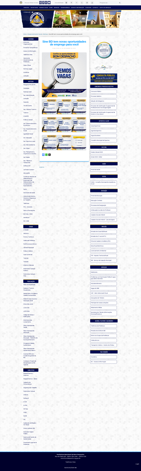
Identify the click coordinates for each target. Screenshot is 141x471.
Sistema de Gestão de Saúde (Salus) (29, 438)
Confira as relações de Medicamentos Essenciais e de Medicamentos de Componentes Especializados (29, 181)
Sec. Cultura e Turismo (29, 109)
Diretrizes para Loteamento (27, 321)
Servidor (56, 7)
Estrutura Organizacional (27, 43)
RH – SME (26, 221)
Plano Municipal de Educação (28, 331)
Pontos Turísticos (28, 237)
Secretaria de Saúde (29, 192)
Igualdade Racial (28, 134)
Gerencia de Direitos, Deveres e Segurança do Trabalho (29, 198)
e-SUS (25, 401)
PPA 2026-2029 (28, 304)
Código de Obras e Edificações (28, 315)
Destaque (26, 88)
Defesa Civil (26, 166)
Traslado (25, 261)
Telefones (26, 203)
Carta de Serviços (105, 7)
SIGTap (25, 409)
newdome (26, 217)
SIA (24, 419)
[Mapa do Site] (92, 3)
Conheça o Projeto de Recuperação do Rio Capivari (29, 362)
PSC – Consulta (27, 207)
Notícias (45, 34)
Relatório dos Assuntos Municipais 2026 (30, 299)
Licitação (26, 76)
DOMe (51, 7)
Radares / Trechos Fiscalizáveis (28, 289)
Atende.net (27, 12)
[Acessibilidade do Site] (66, 3)
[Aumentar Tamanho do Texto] (71, 3)
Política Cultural (27, 119)
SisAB (25, 416)
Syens (25, 189)
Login (137, 464)
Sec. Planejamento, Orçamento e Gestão (29, 152)
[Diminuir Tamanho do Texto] (77, 3)
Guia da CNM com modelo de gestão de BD (29, 355)
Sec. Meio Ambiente (29, 145)
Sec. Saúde (26, 157)
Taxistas (25, 258)
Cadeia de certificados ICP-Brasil (29, 424)
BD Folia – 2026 (28, 214)
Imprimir (41, 167)
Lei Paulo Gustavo (28, 169)
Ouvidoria (88, 7)
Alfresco (95, 7)
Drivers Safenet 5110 (29, 428)
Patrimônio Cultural (29, 391)
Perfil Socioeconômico (30, 244)
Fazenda (25, 102)
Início (25, 34)
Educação (104, 191)
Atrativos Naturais (28, 265)
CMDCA (25, 394)
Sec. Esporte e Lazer (29, 141)
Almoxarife (26, 173)
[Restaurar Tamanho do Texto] (82, 3)
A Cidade (25, 230)
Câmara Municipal (28, 247)
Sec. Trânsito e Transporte (27, 161)
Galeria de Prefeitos (29, 240)
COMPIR (26, 116)
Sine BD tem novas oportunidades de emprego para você (64, 43)
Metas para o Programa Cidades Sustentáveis (30, 294)
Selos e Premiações (29, 210)
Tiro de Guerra (27, 105)
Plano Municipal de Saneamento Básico (29, 349)
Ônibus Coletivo (28, 251)
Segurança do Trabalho (30, 387)
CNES (25, 412)
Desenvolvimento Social (35, 34)
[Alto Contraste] (87, 3)
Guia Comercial (27, 254)
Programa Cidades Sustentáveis (28, 344)
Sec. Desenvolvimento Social (29, 129)
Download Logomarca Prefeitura (30, 443)
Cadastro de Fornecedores (27, 383)
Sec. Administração (28, 95)
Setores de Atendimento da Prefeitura (28, 60)
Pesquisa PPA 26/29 (29, 84)
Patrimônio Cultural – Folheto (29, 269)
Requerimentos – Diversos (28, 374)
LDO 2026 (26, 311)
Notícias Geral (27, 92)
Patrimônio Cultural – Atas (29, 275)
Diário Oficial (27, 65)
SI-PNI (25, 405)
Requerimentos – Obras (30, 379)
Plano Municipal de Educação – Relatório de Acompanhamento (30, 338)
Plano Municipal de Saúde (28, 326)
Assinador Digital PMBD (28, 432)
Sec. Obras (26, 148)
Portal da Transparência (30, 47)
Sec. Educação (27, 137)
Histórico (26, 233)
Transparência (65, 7)
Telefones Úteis (27, 54)
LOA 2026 (26, 307)
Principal (26, 7)
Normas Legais (43, 7)
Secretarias (34, 7)
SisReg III (26, 398)
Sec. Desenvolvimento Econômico (29, 124)
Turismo (25, 112)
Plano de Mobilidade (29, 284)
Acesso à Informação (77, 7)
